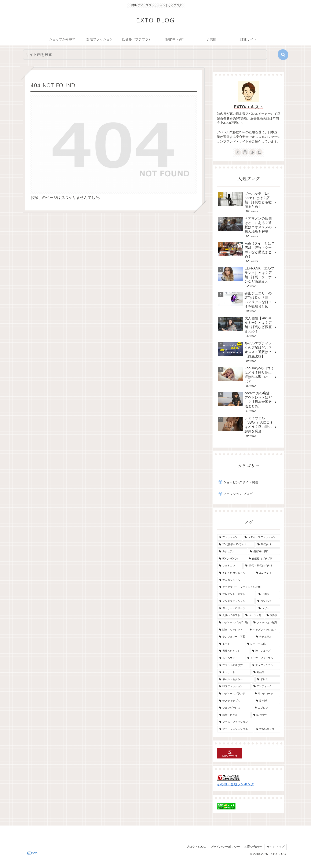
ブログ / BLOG (196, 846)
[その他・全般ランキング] (228, 777)
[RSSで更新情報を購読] (259, 152)
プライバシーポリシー (225, 846)
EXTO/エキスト (248, 106)
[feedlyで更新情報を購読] (252, 152)
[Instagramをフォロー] (245, 152)
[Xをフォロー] (238, 152)
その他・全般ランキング (235, 784)
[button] (283, 54)
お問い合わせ (253, 846)
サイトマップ (275, 846)
